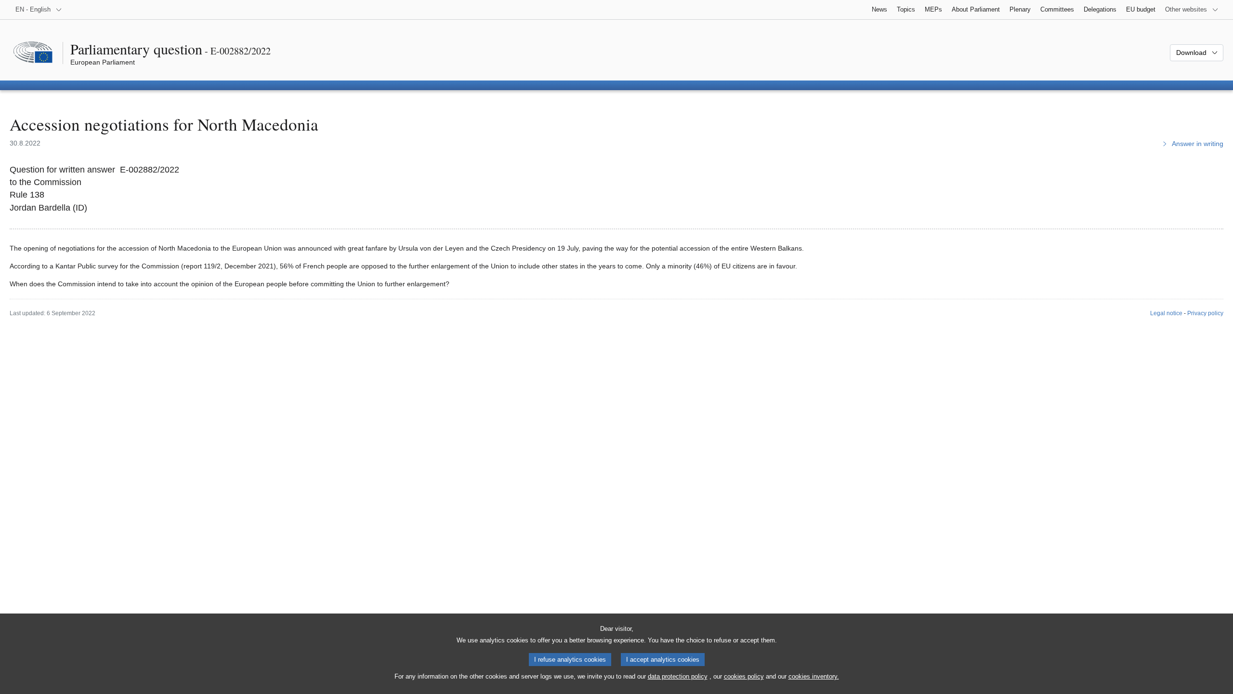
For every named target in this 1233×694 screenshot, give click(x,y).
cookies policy (744, 676)
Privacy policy (1205, 313)
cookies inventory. (813, 676)
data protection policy (678, 676)
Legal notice (1166, 313)
